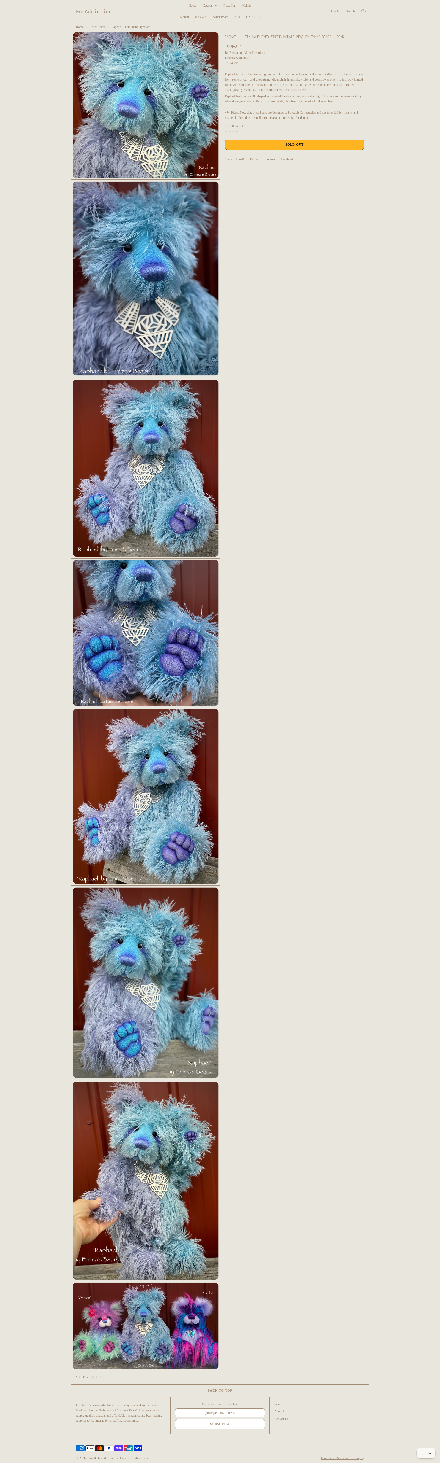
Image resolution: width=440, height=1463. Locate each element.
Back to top (220, 1390)
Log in (335, 11)
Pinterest (270, 159)
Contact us (281, 1419)
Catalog (208, 5)
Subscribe (220, 1424)
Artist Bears (220, 17)
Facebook (287, 159)
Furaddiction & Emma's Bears (106, 1458)
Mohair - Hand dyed (193, 17)
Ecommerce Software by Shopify (342, 1458)
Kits (237, 17)
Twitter (254, 159)
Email (240, 159)
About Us (280, 1411)
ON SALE (253, 17)
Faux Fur (229, 5)
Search (350, 11)
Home (192, 5)
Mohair (246, 5)
